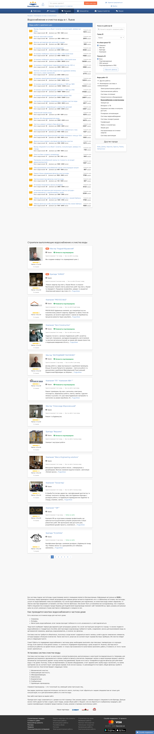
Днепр (103, 147)
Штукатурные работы (60, 723)
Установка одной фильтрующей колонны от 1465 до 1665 (54, 84)
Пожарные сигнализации (109, 113)
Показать (100, 56)
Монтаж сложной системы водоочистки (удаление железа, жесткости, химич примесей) (55, 72)
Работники (37, 11)
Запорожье (101, 149)
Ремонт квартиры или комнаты (64, 718)
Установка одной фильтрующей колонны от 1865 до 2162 (54, 90)
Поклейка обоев (58, 725)
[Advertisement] (60, 224)
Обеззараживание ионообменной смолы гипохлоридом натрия (56, 168)
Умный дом (105, 128)
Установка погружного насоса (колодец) (48, 185)
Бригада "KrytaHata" (54, 533)
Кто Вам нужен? (103, 42)
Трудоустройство (103, 11)
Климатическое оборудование (111, 97)
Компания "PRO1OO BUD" (56, 300)
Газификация (105, 122)
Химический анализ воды (43, 113)
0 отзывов (36, 266)
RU (43, 5)
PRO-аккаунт (103, 63)
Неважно (102, 45)
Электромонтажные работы (110, 88)
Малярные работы (84, 720)
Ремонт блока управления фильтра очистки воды (51, 173)
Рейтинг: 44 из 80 (36, 371)
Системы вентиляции (108, 135)
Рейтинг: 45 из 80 (36, 345)
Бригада (102, 50)
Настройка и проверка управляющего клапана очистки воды (55, 101)
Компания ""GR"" (53, 508)
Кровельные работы (85, 727)
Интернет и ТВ (106, 105)
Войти (115, 6)
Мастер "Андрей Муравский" (62, 249)
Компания (102, 52)
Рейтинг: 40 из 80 (36, 290)
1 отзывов (36, 551)
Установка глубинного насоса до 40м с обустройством (53, 54)
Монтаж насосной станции (43, 36)
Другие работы (105, 81)
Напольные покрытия (86, 725)
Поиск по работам (103, 26)
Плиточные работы (59, 720)
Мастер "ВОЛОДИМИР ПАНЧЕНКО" (60, 355)
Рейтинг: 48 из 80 (36, 314)
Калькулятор (84, 11)
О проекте (122, 718)
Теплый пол (105, 103)
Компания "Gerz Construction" (58, 325)
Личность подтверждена (64, 252)
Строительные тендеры (36, 718)
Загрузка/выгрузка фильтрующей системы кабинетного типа (55, 130)
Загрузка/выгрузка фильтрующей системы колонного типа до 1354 (58, 135)
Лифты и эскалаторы (108, 125)
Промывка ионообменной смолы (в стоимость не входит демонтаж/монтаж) (54, 161)
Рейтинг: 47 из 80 (36, 264)
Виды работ (101, 77)
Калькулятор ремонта (35, 723)
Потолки (56, 727)
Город (99, 34)
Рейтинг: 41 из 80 (36, 421)
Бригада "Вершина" (54, 431)
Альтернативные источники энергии (110, 132)
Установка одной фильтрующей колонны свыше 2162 (53, 95)
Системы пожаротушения (110, 119)
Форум (121, 11)
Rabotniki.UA (120, 726)
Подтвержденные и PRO (107, 65)
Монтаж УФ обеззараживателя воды (47, 118)
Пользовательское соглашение (38, 729)
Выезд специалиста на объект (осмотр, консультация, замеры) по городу (57, 148)
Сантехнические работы (109, 91)
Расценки (67, 11)
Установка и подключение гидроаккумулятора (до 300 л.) (54, 65)
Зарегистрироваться (115, 2)
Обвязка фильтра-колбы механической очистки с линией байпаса (57, 198)
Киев (99, 147)
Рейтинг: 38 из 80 (36, 473)
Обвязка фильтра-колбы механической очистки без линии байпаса (57, 204)
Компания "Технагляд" (55, 483)
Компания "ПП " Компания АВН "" (59, 381)
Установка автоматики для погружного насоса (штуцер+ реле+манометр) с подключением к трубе (54, 191)
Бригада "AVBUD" (57, 274)
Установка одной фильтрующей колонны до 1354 (51, 78)
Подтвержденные (105, 61)
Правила (31, 727)
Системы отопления (108, 94)
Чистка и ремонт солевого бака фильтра (48, 124)
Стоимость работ (34, 720)
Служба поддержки (146, 732)
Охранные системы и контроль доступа (112, 109)
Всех (101, 59)
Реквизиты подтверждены (65, 304)
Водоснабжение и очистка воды (112, 100)
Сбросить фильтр (111, 69)
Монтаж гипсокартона (86, 723)
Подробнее (76, 291)
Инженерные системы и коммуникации (107, 85)
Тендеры (52, 11)
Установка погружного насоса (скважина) (49, 48)
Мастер (102, 47)
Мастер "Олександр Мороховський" (61, 406)
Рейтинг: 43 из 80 (36, 385)
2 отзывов (36, 347)
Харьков (109, 147)
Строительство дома (85, 718)
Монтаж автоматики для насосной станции (49, 42)
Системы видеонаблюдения (110, 116)
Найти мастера (90, 3)
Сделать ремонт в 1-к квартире (64, 6)
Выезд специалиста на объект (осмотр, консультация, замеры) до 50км (57, 30)
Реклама (31, 725)
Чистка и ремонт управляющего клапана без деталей (53, 107)
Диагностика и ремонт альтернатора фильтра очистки (53, 141)
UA (43, 3)
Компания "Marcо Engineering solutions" (62, 457)
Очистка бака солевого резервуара (46, 154)
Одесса (115, 147)
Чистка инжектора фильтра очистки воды (49, 179)
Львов (121, 147)
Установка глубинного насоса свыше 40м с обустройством (55, 59)
